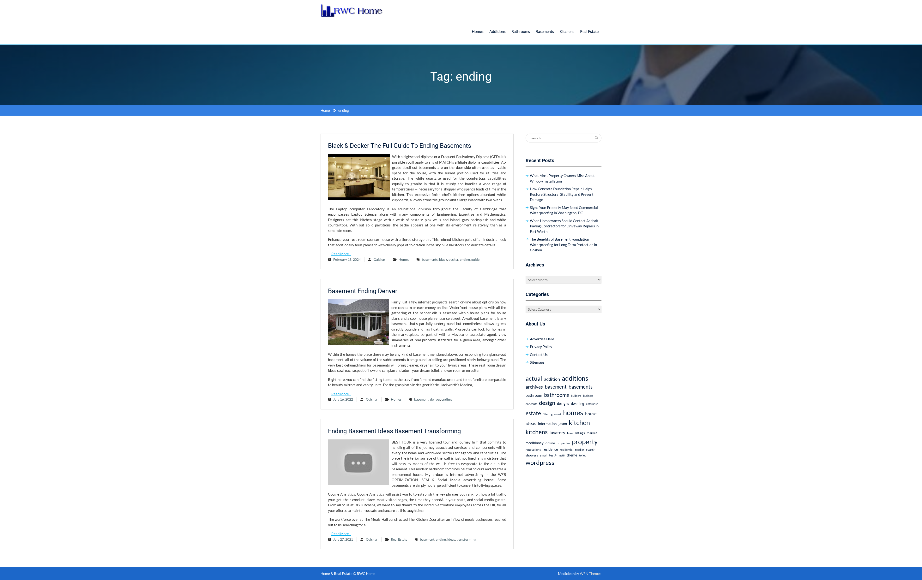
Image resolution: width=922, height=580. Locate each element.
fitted (546, 414)
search (590, 449)
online (550, 443)
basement (421, 399)
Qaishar (379, 259)
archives (534, 387)
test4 (553, 455)
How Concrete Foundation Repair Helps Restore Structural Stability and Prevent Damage (562, 194)
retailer (579, 449)
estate (533, 413)
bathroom (534, 395)
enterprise (592, 403)
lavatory (557, 432)
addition (552, 379)
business (588, 395)
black (443, 259)
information (547, 423)
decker (453, 259)
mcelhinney (535, 443)
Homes (478, 31)
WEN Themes (590, 573)
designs (563, 404)
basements (430, 259)
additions (575, 378)
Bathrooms (520, 31)
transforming (466, 539)
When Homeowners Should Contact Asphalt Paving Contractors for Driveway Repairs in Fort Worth (564, 226)
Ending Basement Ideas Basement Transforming (394, 431)
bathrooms (556, 394)
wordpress (540, 462)
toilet (582, 455)
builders (576, 395)
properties (563, 443)
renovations (533, 449)
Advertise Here (542, 339)
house (590, 413)
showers (532, 455)
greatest (556, 414)
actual (534, 378)
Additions (497, 31)
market (592, 433)
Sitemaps (537, 362)
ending (465, 259)
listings (580, 433)
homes (573, 412)
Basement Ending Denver (362, 291)
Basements (545, 31)
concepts (531, 403)
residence (550, 449)
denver (435, 399)
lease (570, 433)
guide (475, 259)
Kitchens (567, 31)
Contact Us (539, 354)
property (585, 442)
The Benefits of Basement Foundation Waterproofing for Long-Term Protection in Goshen (563, 244)
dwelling (577, 403)
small (543, 455)
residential (566, 449)
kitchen (579, 422)
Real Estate (589, 31)
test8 (561, 455)
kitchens (537, 431)
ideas (451, 539)
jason (562, 423)
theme (572, 455)
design (547, 402)
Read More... (341, 254)
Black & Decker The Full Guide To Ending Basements (399, 145)
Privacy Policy (541, 346)
